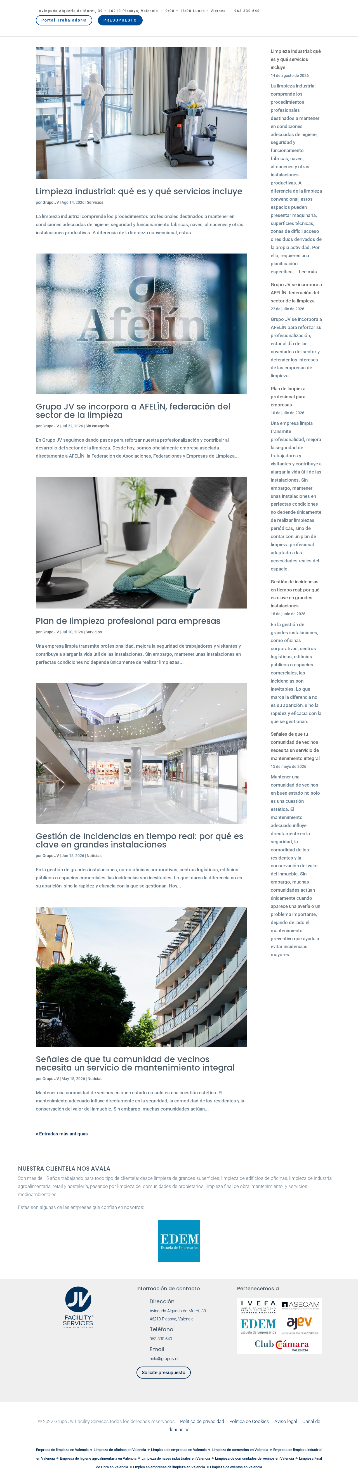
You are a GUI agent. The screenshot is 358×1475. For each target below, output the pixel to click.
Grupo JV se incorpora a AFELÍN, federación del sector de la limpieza (133, 411)
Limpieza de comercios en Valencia (240, 1450)
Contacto (274, 23)
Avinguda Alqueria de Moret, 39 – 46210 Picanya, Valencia (98, 11)
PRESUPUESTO (120, 20)
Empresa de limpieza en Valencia (62, 1450)
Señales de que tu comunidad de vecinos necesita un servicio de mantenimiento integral (135, 1063)
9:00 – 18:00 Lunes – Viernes (196, 11)
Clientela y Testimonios (117, 23)
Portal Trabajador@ (64, 20)
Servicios (158, 23)
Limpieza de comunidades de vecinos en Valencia (254, 1458)
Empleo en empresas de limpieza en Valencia (169, 1467)
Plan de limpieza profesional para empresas (128, 621)
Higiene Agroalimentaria (206, 23)
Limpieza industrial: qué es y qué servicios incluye (139, 191)
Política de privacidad (202, 1421)
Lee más (308, 271)
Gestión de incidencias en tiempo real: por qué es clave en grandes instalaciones (139, 840)
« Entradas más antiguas (62, 1134)
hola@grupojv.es (165, 1358)
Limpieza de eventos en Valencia (236, 1467)
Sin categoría (97, 426)
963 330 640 (247, 11)
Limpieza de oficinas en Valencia (120, 1450)
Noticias (248, 23)
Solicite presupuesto (163, 1372)
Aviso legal (285, 1421)
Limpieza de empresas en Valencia (179, 1450)
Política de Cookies (249, 1421)
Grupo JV (70, 23)
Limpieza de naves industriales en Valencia (176, 1458)
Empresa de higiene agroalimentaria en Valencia (98, 1458)
